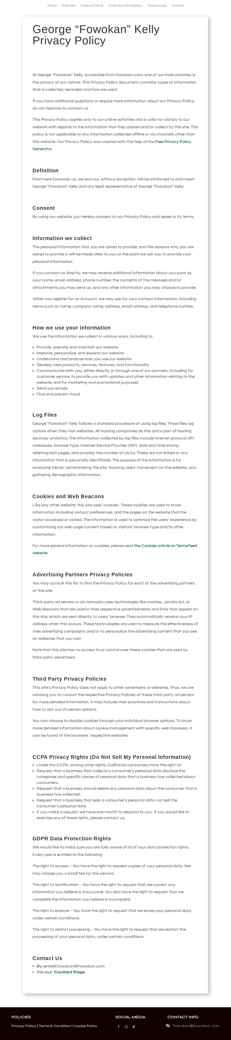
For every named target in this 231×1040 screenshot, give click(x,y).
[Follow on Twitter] (134, 1027)
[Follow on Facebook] (118, 1027)
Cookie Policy (85, 1026)
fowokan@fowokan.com (196, 1026)
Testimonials (157, 5)
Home (52, 5)
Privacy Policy (24, 1026)
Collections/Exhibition (126, 5)
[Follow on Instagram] (126, 1027)
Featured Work (92, 5)
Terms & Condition (55, 1026)
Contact (178, 5)
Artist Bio (69, 5)
